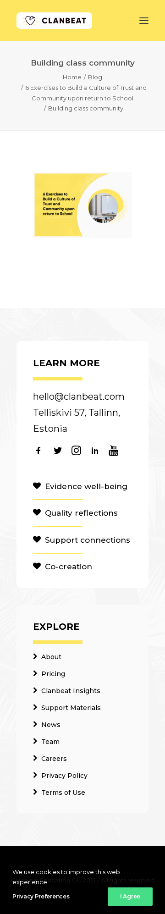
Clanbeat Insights (70, 691)
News (50, 725)
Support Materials (71, 708)
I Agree (130, 896)
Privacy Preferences (40, 896)
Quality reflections (81, 513)
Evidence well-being (86, 486)
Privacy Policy (64, 775)
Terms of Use (63, 792)
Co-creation (68, 566)
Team (50, 742)
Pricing (53, 674)
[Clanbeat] (54, 20)
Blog (95, 77)
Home (72, 77)
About (51, 657)
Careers (54, 758)
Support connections (87, 540)
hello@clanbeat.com (79, 396)
